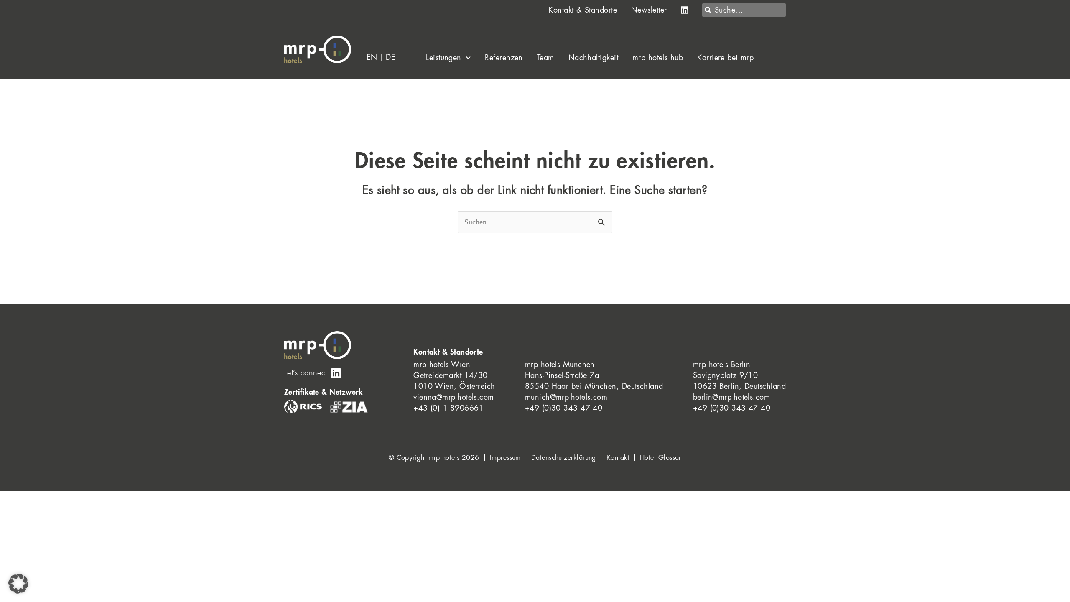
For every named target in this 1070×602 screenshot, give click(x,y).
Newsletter (649, 10)
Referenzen (504, 57)
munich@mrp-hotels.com (566, 397)
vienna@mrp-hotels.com (453, 397)
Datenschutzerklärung (563, 457)
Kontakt (617, 457)
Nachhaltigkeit (593, 57)
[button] (18, 583)
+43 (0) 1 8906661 (448, 408)
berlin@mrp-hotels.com (731, 397)
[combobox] (744, 10)
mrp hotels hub (657, 57)
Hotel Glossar (660, 457)
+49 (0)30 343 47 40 (564, 408)
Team (545, 57)
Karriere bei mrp (725, 57)
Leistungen (443, 57)
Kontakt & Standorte (582, 10)
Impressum (505, 457)
